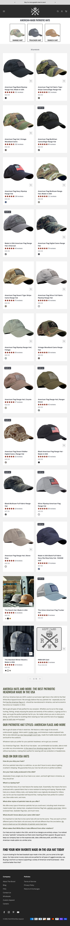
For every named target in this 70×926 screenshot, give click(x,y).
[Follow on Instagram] (9, 912)
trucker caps (33, 732)
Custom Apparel (9, 900)
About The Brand (9, 881)
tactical (15, 732)
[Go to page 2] (40, 678)
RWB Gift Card (43, 660)
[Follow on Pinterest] (13, 912)
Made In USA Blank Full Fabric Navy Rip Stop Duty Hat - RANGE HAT (50, 558)
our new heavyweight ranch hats (29, 735)
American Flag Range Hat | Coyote (18, 399)
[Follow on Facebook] (4, 912)
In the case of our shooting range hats (37, 748)
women (21, 719)
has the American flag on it (15, 702)
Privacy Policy (29, 885)
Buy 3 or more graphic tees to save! (35, 2)
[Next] (55, 2)
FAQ (4, 889)
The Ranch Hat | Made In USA (16, 610)
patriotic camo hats (54, 808)
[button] (10, 92)
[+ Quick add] (30, 81)
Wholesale (7, 896)
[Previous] (14, 2)
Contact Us (7, 893)
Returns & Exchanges (32, 889)
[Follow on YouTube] (18, 912)
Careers (6, 904)
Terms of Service (30, 881)
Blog (4, 885)
